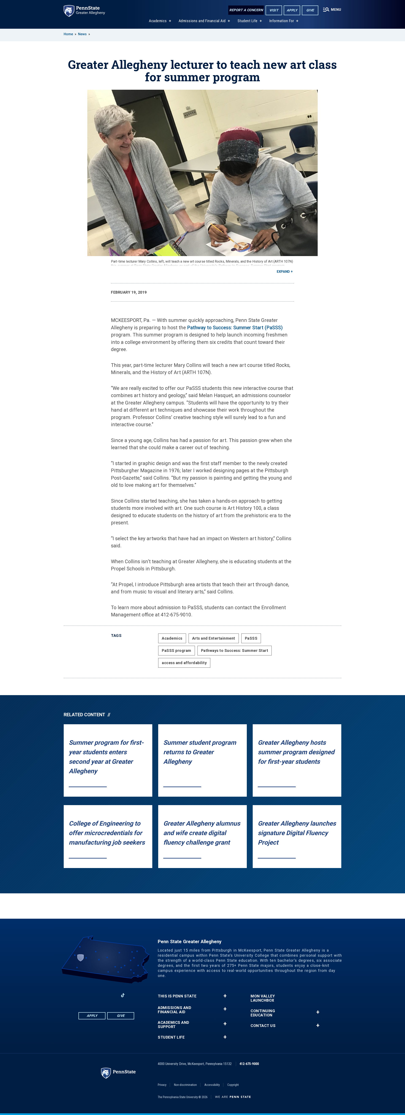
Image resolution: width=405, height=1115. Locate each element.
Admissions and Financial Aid (202, 21)
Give (310, 10)
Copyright (233, 1085)
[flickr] (134, 995)
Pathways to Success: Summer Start (234, 650)
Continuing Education (263, 1013)
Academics (158, 21)
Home (68, 34)
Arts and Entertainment (213, 638)
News (82, 34)
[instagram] (79, 995)
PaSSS (251, 638)
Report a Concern (246, 10)
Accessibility (212, 1085)
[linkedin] (101, 995)
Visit (273, 10)
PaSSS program (176, 650)
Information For (281, 21)
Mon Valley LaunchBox (263, 998)
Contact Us (263, 1026)
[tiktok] (123, 995)
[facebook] (90, 995)
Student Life (248, 21)
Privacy (162, 1085)
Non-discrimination (185, 1085)
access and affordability (184, 663)
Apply (292, 10)
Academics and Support (173, 1024)
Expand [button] (283, 272)
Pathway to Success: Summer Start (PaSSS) (235, 328)
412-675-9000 (249, 1064)
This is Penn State (177, 996)
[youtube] (112, 995)
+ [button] (225, 996)
